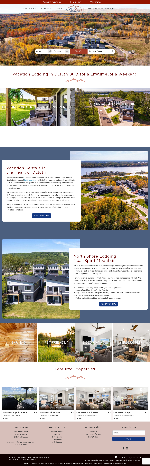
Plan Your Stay (47, 9)
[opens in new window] (123, 448)
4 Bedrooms (57, 442)
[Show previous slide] (3, 41)
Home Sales (110, 9)
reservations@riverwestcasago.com (21, 442)
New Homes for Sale (93, 434)
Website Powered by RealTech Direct (130, 458)
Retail (88, 9)
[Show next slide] (147, 41)
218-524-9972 (21, 445)
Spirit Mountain (30, 180)
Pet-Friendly (57, 437)
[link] (37, 107)
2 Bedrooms (57, 439)
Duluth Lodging (41, 216)
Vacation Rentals (30, 9)
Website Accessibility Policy (17, 459)
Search (78, 51)
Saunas (57, 434)
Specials (60, 9)
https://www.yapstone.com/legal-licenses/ (113, 463)
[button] (19, 407)
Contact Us (98, 9)
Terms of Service (132, 460)
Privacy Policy (31, 459)
